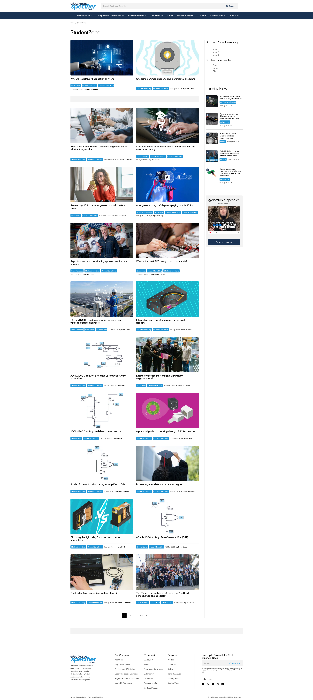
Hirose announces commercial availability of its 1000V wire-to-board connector (231, 172)
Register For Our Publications (127, 678)
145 (141, 615)
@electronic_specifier (223, 200)
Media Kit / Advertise (123, 683)
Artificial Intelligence (144, 212)
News (215, 68)
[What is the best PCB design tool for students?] (167, 240)
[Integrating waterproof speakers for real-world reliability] (167, 299)
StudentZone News (106, 86)
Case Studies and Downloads (127, 674)
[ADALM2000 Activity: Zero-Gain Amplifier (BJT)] (167, 516)
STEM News (75, 86)
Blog (215, 65)
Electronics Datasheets (153, 669)
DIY (214, 71)
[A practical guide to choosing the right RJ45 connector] (167, 410)
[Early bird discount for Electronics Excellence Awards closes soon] (212, 156)
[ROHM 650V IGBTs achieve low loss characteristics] (212, 138)
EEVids (146, 664)
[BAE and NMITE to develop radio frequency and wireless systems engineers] (101, 299)
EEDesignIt (148, 659)
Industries (172, 664)
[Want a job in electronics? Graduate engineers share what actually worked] (101, 125)
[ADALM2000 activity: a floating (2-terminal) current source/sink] (101, 354)
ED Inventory (149, 674)
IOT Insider (148, 678)
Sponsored (141, 271)
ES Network (149, 655)
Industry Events (174, 678)
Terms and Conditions (95, 697)
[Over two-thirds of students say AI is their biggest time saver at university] (167, 125)
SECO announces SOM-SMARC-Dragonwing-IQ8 (231, 97)
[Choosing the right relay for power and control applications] (101, 516)
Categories (173, 655)
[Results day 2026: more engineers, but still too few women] (101, 184)
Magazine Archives (122, 664)
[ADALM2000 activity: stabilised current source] (101, 410)
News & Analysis (174, 674)
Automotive (224, 122)
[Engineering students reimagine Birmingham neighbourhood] (167, 354)
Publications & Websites (125, 669)
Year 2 (216, 52)
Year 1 (215, 49)
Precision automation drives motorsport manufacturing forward (230, 116)
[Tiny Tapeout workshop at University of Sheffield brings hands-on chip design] (167, 572)
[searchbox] (163, 6)
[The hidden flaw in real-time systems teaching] (101, 572)
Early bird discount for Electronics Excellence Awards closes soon (229, 153)
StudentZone (101, 330)
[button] (72, 15)
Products (171, 659)
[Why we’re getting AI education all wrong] (101, 58)
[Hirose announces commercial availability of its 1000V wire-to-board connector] (212, 174)
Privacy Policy (226, 670)
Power (222, 141)
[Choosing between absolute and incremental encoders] (167, 58)
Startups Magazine (152, 688)
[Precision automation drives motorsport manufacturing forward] (212, 119)
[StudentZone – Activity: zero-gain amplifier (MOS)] (101, 463)
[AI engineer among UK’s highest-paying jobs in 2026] (167, 184)
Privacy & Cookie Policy (78, 697)
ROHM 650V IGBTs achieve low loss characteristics (228, 136)
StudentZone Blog (89, 86)
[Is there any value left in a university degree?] (167, 463)
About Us (119, 659)
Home (72, 23)
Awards (223, 159)
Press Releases (142, 156)
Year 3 (216, 55)
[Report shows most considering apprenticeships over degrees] (101, 240)
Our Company (122, 655)
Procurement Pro (151, 683)
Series (170, 669)
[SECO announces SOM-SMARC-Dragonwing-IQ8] (212, 101)
